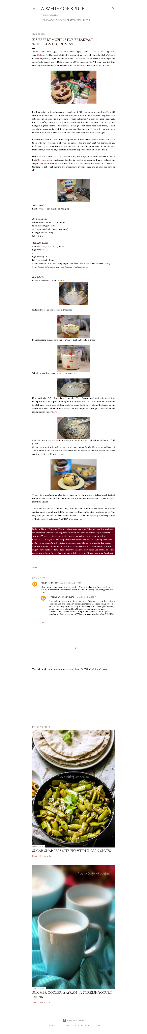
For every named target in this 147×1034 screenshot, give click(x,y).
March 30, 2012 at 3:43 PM (70, 583)
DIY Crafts (68, 20)
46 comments (45, 856)
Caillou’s (41, 55)
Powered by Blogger (75, 1020)
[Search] (113, 8)
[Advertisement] (73, 698)
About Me (55, 20)
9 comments (44, 1002)
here (54, 412)
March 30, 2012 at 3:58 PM (86, 597)
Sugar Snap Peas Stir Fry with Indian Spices (71, 850)
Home (44, 20)
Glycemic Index (44, 160)
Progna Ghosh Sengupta (61, 597)
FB (91, 58)
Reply (43, 622)
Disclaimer (83, 20)
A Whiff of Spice (62, 8)
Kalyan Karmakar (49, 583)
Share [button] (34, 568)
